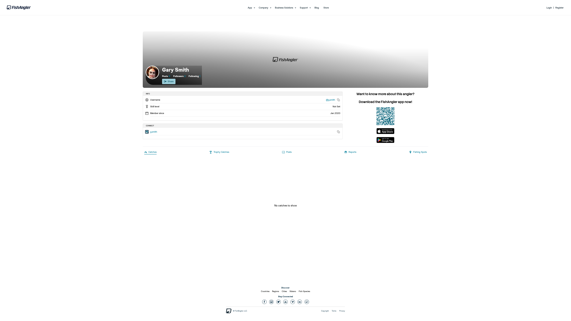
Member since (157, 113)
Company (263, 7)
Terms (334, 311)
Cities (284, 291)
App (250, 7)
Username (155, 99)
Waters (293, 291)
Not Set (336, 106)
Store (326, 7)
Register (559, 7)
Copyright (325, 311)
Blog (316, 7)
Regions (275, 291)
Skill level (154, 106)
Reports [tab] (352, 152)
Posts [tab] (289, 152)
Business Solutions (284, 7)
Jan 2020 (335, 113)
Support (304, 7)
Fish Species (304, 291)
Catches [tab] (152, 152)
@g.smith (330, 99)
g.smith (153, 131)
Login (549, 7)
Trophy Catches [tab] (221, 152)
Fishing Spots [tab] (420, 152)
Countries (265, 291)
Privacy (342, 311)
